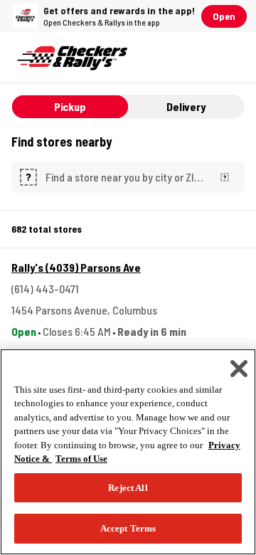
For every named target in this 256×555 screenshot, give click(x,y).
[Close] (239, 368)
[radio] (70, 106)
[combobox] (125, 177)
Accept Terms (128, 528)
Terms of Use (81, 458)
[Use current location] (224, 177)
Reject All (127, 487)
